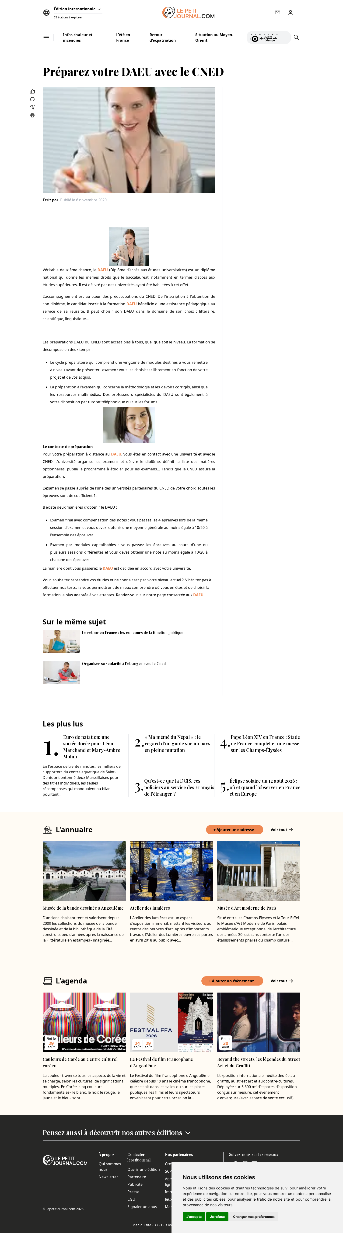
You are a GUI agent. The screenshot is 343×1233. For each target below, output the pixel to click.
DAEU (103, 269)
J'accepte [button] (194, 1217)
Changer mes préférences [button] (254, 1217)
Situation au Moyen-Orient (214, 37)
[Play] (284, 37)
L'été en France (123, 37)
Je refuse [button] (217, 1217)
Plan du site (143, 1225)
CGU (131, 1199)
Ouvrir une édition (143, 1169)
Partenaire (136, 1176)
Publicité (135, 1184)
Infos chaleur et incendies (77, 37)
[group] (284, 36)
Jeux (168, 1199)
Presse (133, 1191)
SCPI (169, 1171)
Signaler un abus (142, 1206)
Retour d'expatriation (163, 37)
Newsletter (108, 1176)
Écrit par (50, 199)
